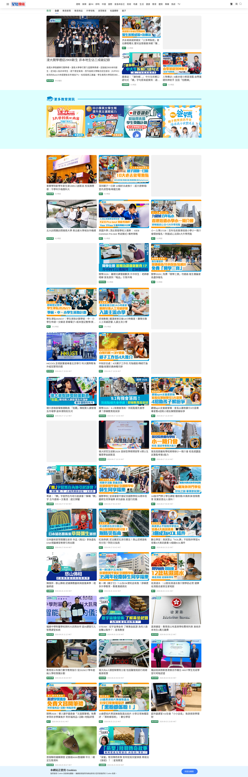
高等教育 (102, 11)
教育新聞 (67, 11)
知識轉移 (114, 11)
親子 (124, 11)
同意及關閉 (189, 771)
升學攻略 (90, 11)
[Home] (18, 4)
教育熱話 (78, 11)
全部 (57, 11)
